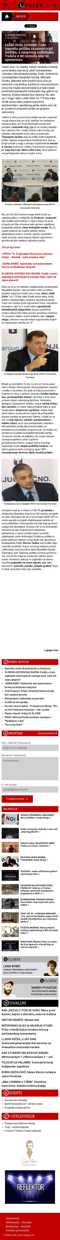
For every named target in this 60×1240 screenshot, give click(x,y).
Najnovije (10, 809)
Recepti (12, 1093)
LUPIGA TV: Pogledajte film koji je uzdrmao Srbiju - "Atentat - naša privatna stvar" (27, 255)
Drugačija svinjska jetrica (17, 1107)
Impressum (13, 1218)
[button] (5, 4)
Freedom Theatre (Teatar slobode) (23, 1130)
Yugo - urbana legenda (16, 1127)
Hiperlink (14, 1003)
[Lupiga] (30, 4)
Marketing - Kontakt (18, 1226)
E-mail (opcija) (9, 784)
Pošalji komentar (16, 799)
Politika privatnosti (17, 1230)
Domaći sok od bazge (16, 1100)
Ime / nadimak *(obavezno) (16, 743)
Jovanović (36, 384)
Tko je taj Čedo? (11, 247)
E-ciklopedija (19, 1116)
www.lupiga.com (26, 1235)
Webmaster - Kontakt (19, 1222)
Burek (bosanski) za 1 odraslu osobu (24, 1103)
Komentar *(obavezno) (14, 755)
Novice (21, 16)
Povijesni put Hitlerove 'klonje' (20, 1123)
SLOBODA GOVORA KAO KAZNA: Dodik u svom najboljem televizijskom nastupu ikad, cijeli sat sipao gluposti (29, 277)
